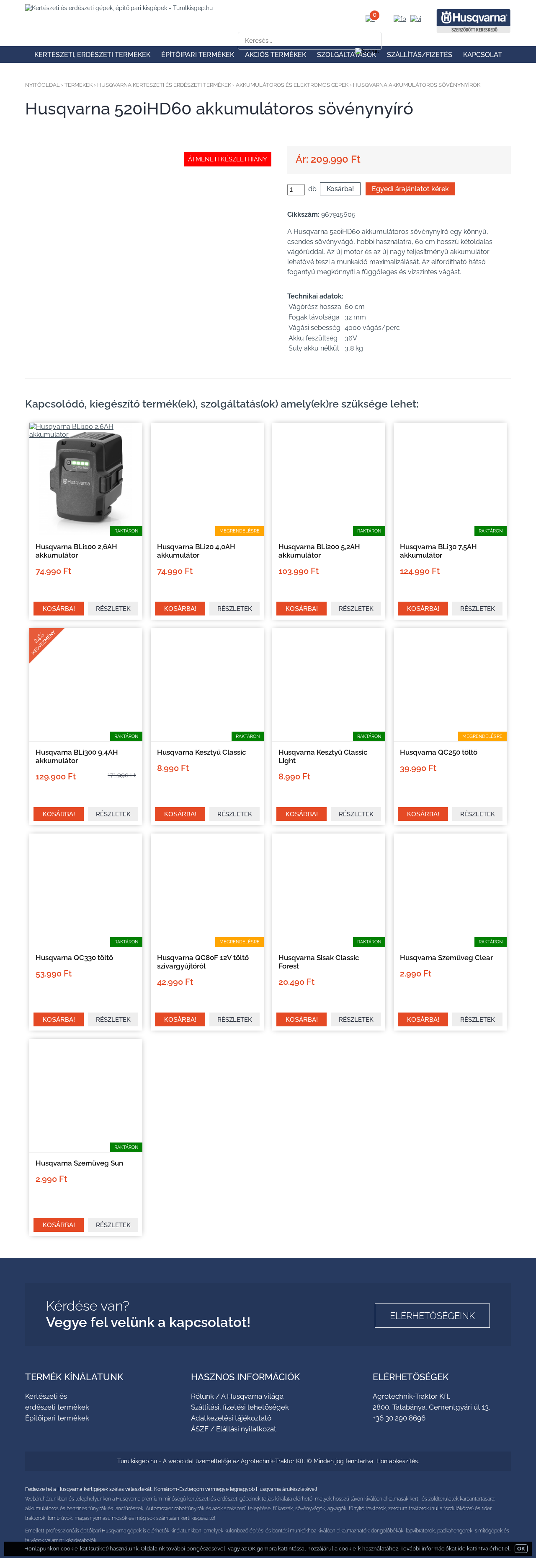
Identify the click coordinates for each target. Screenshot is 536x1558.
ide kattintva (473, 1548)
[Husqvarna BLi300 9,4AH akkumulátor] (85, 739)
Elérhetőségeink (432, 1315)
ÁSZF (200, 1429)
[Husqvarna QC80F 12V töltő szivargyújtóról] (207, 944)
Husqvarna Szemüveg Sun (79, 1163)
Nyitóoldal (42, 85)
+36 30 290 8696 (399, 1418)
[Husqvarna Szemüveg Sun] (85, 1150)
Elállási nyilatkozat (246, 1429)
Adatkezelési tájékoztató (231, 1418)
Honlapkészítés (397, 1461)
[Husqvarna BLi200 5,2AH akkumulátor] (328, 534)
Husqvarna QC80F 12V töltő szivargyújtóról (203, 961)
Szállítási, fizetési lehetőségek (240, 1407)
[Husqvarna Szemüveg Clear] (450, 944)
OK (521, 1548)
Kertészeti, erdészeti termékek (92, 55)
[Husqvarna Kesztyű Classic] (207, 739)
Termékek (78, 85)
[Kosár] (370, 19)
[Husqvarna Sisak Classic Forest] (328, 944)
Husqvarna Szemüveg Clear (446, 957)
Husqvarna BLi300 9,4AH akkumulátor (77, 756)
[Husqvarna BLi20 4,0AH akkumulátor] (207, 534)
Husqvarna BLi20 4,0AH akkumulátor (196, 551)
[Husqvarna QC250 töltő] (450, 739)
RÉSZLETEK (113, 609)
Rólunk (202, 1396)
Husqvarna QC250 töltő (438, 752)
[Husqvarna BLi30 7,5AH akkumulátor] (450, 534)
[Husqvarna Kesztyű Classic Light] (328, 739)
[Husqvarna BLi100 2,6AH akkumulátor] (85, 435)
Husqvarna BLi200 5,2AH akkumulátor (319, 551)
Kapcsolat (482, 55)
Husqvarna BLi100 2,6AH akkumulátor (76, 551)
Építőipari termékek (197, 55)
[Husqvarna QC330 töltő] (85, 944)
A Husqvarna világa (252, 1396)
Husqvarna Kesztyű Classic (201, 752)
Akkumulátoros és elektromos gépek (292, 85)
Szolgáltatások (346, 55)
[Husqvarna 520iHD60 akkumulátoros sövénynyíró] (149, 160)
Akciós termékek (275, 55)
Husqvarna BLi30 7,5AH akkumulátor (438, 551)
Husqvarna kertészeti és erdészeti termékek (164, 85)
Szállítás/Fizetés (419, 55)
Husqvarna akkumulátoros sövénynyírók (416, 85)
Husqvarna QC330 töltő (74, 957)
